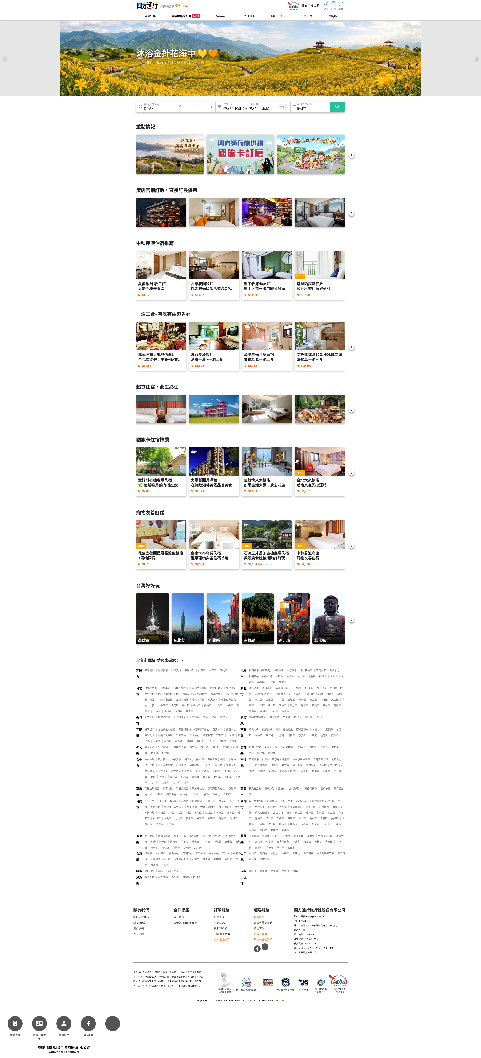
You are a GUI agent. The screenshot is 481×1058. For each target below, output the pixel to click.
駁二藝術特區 (256, 801)
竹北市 (297, 717)
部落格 (332, 16)
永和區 (263, 711)
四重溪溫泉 (164, 835)
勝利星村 (194, 835)
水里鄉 (261, 771)
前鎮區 (298, 812)
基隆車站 (189, 670)
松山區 (196, 705)
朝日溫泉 (149, 870)
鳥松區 (313, 818)
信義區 (223, 670)
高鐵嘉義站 (198, 788)
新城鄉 (307, 841)
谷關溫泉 (176, 759)
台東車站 (214, 853)
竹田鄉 (184, 841)
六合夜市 (324, 806)
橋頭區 (263, 830)
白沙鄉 (196, 877)
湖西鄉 (186, 877)
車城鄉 (217, 841)
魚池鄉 (272, 771)
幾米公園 (149, 735)
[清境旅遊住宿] (170, 154)
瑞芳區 (304, 705)
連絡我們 (85, 1047)
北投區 (167, 711)
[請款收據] (15, 1023)
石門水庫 (321, 670)
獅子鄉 (176, 847)
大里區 (206, 776)
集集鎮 (326, 771)
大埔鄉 (194, 794)
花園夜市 (155, 806)
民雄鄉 (227, 794)
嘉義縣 (139, 792)
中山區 (186, 705)
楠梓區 (309, 812)
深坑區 (324, 699)
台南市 (139, 804)
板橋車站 (267, 688)
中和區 (280, 699)
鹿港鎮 (226, 747)
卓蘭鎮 (258, 735)
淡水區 (293, 705)
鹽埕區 (258, 818)
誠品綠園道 (177, 771)
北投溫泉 (231, 688)
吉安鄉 (329, 841)
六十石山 (299, 835)
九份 (320, 693)
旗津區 (285, 830)
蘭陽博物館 (185, 729)
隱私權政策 (140, 922)
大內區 (167, 818)
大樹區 (337, 824)
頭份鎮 (324, 735)
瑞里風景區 (182, 788)
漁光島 (222, 801)
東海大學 (231, 765)
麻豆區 (200, 818)
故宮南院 (168, 788)
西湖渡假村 (302, 729)
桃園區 (290, 676)
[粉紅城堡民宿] (214, 409)
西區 (206, 771)
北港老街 (301, 747)
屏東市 (173, 841)
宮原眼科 (194, 765)
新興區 (320, 812)
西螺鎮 (272, 752)
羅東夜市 (208, 735)
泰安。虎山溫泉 (284, 729)
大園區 (333, 676)
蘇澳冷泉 (217, 729)
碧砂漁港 (176, 670)
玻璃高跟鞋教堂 (216, 788)
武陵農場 (181, 765)
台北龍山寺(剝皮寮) (168, 693)
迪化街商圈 (198, 699)
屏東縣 (139, 839)
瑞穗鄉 (269, 847)
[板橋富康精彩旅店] (214, 212)
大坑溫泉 (163, 771)
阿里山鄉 (171, 794)
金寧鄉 (285, 853)
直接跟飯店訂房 (185, 16)
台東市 (195, 859)
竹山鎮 (315, 771)
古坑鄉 (313, 747)
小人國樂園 (306, 670)
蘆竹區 (312, 676)
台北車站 (165, 688)
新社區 (173, 776)
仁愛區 (201, 670)
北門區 (170, 824)
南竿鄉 (263, 870)
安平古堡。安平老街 (156, 801)
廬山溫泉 (297, 765)
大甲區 (176, 782)
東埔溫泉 (311, 765)
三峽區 (283, 705)
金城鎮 (252, 853)
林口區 (261, 705)
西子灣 (272, 806)
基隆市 (139, 673)
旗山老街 (278, 812)
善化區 (198, 812)
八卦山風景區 (178, 747)
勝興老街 (254, 729)
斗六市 (324, 747)
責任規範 (138, 928)
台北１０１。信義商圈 (195, 693)
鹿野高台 (187, 853)
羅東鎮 (233, 741)
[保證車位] (311, 154)
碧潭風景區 (282, 688)
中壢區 (283, 682)
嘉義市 (243, 792)
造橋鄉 (291, 735)
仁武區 (315, 824)
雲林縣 (243, 750)
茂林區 (269, 818)
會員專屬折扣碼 (263, 922)
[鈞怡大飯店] (320, 212)
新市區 (189, 818)
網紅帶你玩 (278, 16)
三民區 (291, 818)
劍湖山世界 (255, 747)
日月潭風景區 (320, 759)
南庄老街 (317, 729)
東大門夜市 (283, 841)
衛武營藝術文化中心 (323, 801)
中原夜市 (292, 670)
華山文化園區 (199, 688)
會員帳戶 (259, 917)
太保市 (205, 794)
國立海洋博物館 (211, 835)
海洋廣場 (163, 670)
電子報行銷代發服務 (185, 922)
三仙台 (226, 853)
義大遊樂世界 (262, 812)
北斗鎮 (154, 752)
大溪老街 (334, 670)
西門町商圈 (216, 688)
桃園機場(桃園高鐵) (259, 670)
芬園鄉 (165, 752)
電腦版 (41, 1047)
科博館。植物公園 (194, 759)
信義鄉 (283, 771)
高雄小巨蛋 (287, 801)
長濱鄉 (165, 865)
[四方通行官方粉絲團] (257, 948)
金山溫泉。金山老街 (302, 688)
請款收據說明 (222, 939)
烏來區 (302, 699)
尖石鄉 (319, 717)
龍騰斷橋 (267, 729)
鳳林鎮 (280, 847)
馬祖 (243, 871)
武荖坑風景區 (165, 735)
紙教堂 (274, 765)
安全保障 (138, 933)
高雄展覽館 (296, 806)
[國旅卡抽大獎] (39, 1023)
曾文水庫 (192, 806)
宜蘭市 (220, 735)
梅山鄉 (148, 794)
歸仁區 (148, 824)
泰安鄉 (302, 735)
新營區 (222, 818)
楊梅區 (261, 682)
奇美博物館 (225, 806)
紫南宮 (285, 765)
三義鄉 (329, 729)
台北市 (139, 691)
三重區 (269, 699)
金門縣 (243, 856)
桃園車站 (254, 676)
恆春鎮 (162, 841)
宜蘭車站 (181, 735)
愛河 (289, 812)
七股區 (178, 818)
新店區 (330, 693)
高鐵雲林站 (287, 747)
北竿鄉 (274, 870)
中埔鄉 (183, 794)
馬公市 (175, 877)
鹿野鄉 (228, 859)
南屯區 (195, 776)
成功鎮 (154, 865)
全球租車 (249, 16)
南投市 (333, 765)
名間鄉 (304, 771)
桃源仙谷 (267, 676)
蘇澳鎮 (178, 741)
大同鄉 (156, 741)
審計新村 (163, 759)
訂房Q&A (219, 922)
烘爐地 (297, 693)
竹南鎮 (313, 735)
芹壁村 (285, 870)
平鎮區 (279, 676)
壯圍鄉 (189, 741)
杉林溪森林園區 (301, 759)
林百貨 (184, 801)
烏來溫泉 (322, 688)
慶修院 (311, 835)
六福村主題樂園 (257, 717)
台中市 (139, 762)
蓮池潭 (283, 806)
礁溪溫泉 (149, 729)
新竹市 (139, 720)
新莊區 (258, 699)
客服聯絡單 (220, 928)
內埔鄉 (206, 841)
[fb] (88, 1023)
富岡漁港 (200, 853)
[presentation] (5, 59)
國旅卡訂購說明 (263, 939)
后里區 (162, 776)
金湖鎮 (274, 853)
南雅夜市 (310, 693)
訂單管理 (219, 917)
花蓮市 (296, 841)
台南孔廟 (210, 801)
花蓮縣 (243, 839)
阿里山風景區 (152, 788)
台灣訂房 (150, 16)
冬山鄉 (167, 741)
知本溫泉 (160, 853)
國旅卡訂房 (260, 933)
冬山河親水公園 (166, 729)
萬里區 (335, 699)
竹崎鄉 (159, 794)
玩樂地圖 (306, 16)
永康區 (219, 812)
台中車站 (149, 759)
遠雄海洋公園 (269, 835)
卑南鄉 (217, 859)
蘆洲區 (337, 705)
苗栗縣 (243, 732)
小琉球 (243, 880)
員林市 (193, 747)
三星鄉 (211, 741)
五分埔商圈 (182, 699)
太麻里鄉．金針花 (160, 859)
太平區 (154, 782)
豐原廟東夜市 (165, 765)
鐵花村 (148, 853)
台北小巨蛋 (151, 688)
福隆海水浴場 (283, 693)
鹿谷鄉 (293, 771)
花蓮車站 (254, 835)
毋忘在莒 (265, 859)
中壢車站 (278, 670)
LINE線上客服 (222, 933)
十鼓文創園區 (207, 806)
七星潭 (269, 841)
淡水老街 (254, 688)
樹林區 (274, 711)
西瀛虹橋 (149, 877)
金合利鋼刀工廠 (325, 853)
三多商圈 (311, 806)
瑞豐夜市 (260, 806)
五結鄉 (230, 735)
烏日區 (228, 776)
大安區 (218, 705)
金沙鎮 (296, 853)
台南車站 (197, 801)
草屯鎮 (337, 771)
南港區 (189, 711)
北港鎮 (261, 752)
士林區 (156, 711)
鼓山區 (280, 818)
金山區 (272, 705)
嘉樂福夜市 (311, 788)
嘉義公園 (325, 788)
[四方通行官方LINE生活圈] (265, 946)
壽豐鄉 (258, 847)
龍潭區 (323, 676)
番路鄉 (232, 788)
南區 (185, 782)
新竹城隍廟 (164, 717)
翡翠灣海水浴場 (263, 693)
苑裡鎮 (335, 735)
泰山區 (313, 699)
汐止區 (285, 711)
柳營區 (159, 824)
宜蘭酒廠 (194, 735)
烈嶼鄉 (263, 853)
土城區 (291, 699)
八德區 (272, 682)
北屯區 (217, 776)
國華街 (174, 801)
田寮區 (283, 824)
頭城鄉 (222, 741)
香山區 (195, 717)
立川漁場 (285, 835)
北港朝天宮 (271, 747)
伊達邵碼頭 (261, 765)
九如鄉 (198, 847)
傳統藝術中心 (201, 729)
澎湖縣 (139, 880)
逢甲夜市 (149, 765)
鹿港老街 (149, 747)
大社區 (326, 824)
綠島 (139, 871)
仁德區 (209, 812)
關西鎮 (308, 717)
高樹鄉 (154, 847)
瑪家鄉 (195, 841)
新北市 (243, 691)
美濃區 (335, 818)
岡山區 (252, 830)
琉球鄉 (228, 841)
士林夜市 (149, 693)
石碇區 (315, 705)
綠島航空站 (172, 870)
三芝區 (326, 705)
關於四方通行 (141, 917)
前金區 (331, 812)
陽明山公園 (166, 699)
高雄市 (243, 804)
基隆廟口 (149, 670)
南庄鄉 (269, 735)
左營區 (324, 818)
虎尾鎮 (335, 747)
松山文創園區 (181, 688)
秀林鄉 (318, 841)
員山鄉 (200, 741)
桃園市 (243, 673)
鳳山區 (302, 818)
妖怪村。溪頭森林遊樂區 (275, 759)
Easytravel (279, 1000)
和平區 (227, 771)
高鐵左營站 (302, 801)
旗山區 (272, 824)
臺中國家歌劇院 (216, 759)
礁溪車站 (231, 729)
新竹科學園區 (181, 717)
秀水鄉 (204, 747)
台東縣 (139, 856)
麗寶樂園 (149, 771)
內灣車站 (274, 717)
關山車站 (174, 853)
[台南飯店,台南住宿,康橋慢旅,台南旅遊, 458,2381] (161, 409)
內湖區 (178, 711)
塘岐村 (296, 870)
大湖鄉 (280, 735)
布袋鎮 (216, 794)
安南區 (233, 818)
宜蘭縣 (139, 732)
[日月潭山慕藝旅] (267, 409)
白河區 (156, 818)
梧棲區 (184, 776)
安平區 (211, 818)
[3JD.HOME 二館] (320, 409)
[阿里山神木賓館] (161, 212)
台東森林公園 (181, 859)
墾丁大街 (149, 835)
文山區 (229, 705)
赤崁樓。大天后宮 (174, 806)
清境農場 (254, 759)
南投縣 (243, 762)
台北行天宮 (217, 693)
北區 (213, 717)
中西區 (161, 812)
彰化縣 (139, 750)
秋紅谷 (232, 759)
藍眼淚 (252, 870)
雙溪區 (252, 711)
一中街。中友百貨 (212, 765)
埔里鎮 (323, 765)
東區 (205, 717)
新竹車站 (149, 717)
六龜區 (261, 824)
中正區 (212, 670)
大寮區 (304, 824)
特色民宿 (222, 16)
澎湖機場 (163, 877)
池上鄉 (206, 859)
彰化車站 (163, 747)
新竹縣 (243, 720)
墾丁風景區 (180, 835)
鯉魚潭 (258, 841)
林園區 (274, 830)
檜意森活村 (255, 788)
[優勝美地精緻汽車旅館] (267, 212)
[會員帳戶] (63, 1023)
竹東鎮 (286, 717)
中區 (189, 771)
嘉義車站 (270, 788)
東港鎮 (165, 847)
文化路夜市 (295, 788)
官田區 (230, 812)
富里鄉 (291, 847)
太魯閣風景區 (325, 835)
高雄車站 (272, 801)
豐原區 (216, 771)
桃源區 (293, 824)
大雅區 (165, 782)
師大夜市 (213, 699)
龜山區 (301, 676)
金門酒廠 (308, 853)
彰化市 (215, 747)
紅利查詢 (259, 928)
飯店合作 (179, 917)
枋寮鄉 (187, 847)
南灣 (153, 841)
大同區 (175, 705)
